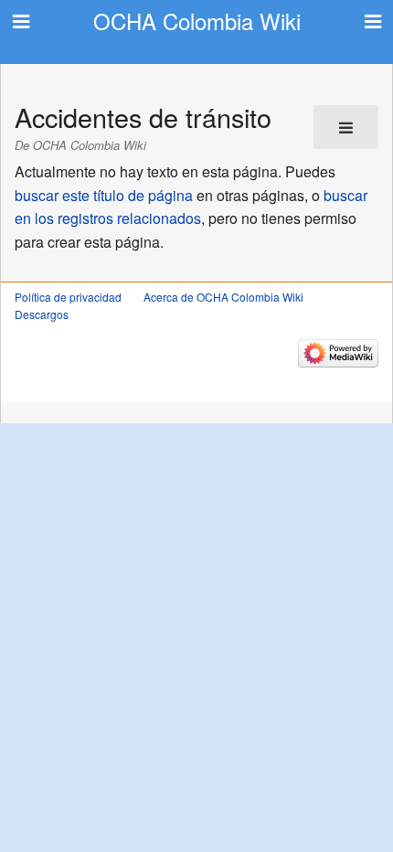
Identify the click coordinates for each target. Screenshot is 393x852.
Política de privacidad (68, 296)
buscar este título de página (104, 195)
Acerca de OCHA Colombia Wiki (223, 296)
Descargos (42, 314)
